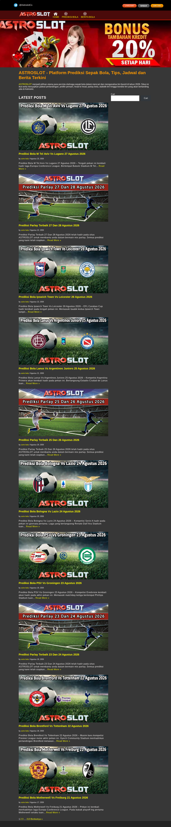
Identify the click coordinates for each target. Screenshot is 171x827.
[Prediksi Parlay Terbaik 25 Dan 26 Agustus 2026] (63, 412)
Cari (113, 94)
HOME (56, 17)
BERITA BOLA (88, 17)
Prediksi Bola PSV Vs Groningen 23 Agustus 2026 (50, 583)
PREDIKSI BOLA (70, 17)
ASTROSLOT (25, 84)
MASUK (143, 6)
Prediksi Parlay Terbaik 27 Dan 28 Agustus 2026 (49, 225)
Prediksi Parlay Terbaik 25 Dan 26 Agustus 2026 (49, 439)
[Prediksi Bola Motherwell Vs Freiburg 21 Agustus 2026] (63, 770)
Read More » (54, 240)
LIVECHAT (129, 6)
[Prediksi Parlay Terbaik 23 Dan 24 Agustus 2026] (63, 627)
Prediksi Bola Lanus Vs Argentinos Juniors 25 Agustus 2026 (57, 368)
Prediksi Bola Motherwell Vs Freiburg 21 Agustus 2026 (53, 797)
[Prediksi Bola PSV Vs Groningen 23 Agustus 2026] (63, 555)
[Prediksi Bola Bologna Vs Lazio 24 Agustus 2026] (63, 484)
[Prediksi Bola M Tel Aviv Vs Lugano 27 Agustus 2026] (63, 126)
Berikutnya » (37, 819)
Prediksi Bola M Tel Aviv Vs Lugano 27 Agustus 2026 (52, 153)
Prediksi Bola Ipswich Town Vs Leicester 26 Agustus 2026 (55, 296)
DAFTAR (157, 6)
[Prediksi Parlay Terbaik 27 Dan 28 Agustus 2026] (63, 198)
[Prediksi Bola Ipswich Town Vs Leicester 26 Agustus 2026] (63, 269)
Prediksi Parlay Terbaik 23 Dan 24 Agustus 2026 (49, 654)
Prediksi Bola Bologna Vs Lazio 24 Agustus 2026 (49, 511)
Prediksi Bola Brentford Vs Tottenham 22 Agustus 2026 (54, 726)
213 (28, 819)
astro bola (25, 159)
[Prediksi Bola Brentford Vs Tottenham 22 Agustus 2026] (63, 698)
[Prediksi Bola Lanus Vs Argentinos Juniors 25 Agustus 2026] (63, 341)
